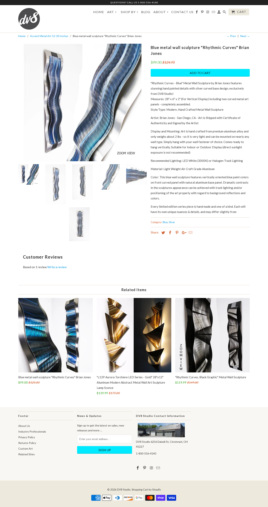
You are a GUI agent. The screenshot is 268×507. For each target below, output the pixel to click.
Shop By (129, 12)
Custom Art (25, 448)
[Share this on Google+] (183, 232)
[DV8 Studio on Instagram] (208, 12)
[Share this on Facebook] (169, 232)
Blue (165, 222)
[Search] (225, 12)
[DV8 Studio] (29, 19)
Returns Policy (27, 443)
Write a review (57, 267)
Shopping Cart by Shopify (146, 489)
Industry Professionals (32, 431)
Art (112, 12)
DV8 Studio (123, 489)
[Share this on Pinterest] (176, 232)
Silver (172, 222)
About (161, 12)
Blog (145, 12)
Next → (245, 36)
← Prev (231, 36)
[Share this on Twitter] (163, 232)
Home (98, 12)
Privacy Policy (26, 437)
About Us (24, 425)
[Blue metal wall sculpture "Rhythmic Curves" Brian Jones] (82, 102)
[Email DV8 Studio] (214, 12)
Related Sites (26, 454)
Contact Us (182, 12)
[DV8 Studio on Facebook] (197, 12)
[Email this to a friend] (190, 232)
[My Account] (219, 12)
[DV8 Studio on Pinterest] (202, 12)
